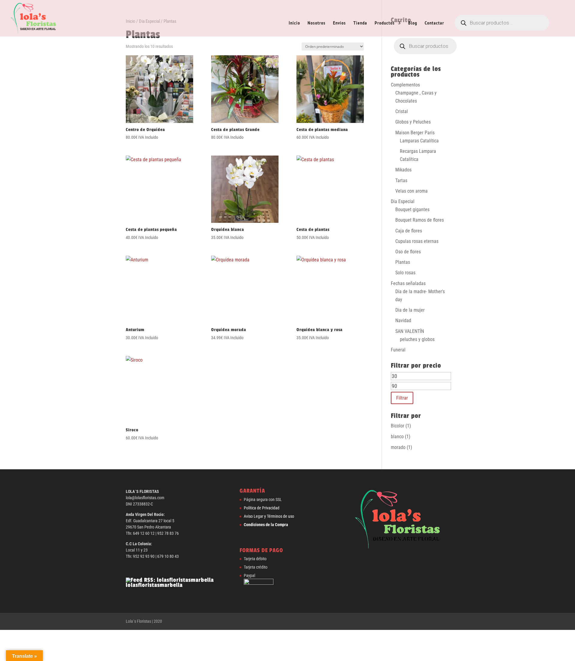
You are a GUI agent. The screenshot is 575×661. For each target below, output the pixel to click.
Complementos (405, 85)
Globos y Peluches (413, 122)
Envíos (339, 23)
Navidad (403, 320)
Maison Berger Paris (415, 132)
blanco (397, 436)
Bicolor (397, 426)
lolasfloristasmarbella (154, 585)
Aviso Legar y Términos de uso (269, 516)
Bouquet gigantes (412, 209)
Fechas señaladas (408, 283)
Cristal (401, 111)
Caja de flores (408, 231)
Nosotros (317, 23)
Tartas (401, 180)
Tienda (360, 23)
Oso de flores (408, 252)
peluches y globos (417, 339)
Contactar (434, 23)
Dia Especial (402, 201)
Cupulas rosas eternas (416, 241)
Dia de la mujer (410, 310)
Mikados (403, 170)
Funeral (398, 350)
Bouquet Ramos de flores (419, 220)
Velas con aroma (411, 191)
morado (398, 447)
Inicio (294, 23)
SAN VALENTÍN (409, 331)
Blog (412, 23)
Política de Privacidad (261, 507)
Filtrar (402, 398)
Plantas (402, 262)
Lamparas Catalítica (419, 141)
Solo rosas (405, 272)
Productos (385, 23)
